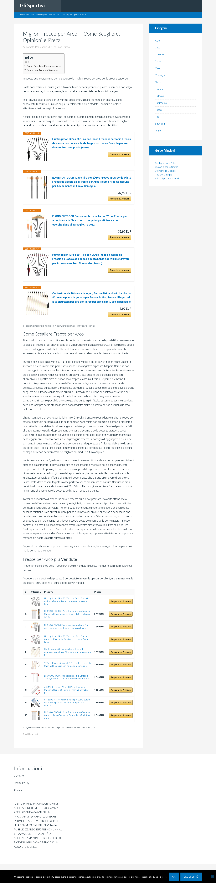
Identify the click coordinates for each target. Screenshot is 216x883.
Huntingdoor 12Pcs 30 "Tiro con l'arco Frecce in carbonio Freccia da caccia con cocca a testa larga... (66, 601)
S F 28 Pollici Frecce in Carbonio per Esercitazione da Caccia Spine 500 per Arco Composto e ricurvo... (67, 703)
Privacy (18, 790)
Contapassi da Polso (165, 163)
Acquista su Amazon (119, 154)
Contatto (19, 775)
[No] (212, 876)
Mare (157, 68)
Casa (157, 47)
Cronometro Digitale (165, 170)
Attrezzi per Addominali (167, 178)
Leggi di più (191, 876)
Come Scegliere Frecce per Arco (44, 66)
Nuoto (158, 82)
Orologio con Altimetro (166, 167)
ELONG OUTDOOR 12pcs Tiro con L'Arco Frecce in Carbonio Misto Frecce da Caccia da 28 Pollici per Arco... (67, 715)
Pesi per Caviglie (163, 174)
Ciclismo (159, 54)
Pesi (157, 116)
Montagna (160, 75)
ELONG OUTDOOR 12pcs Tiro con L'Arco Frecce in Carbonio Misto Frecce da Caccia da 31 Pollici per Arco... (67, 614)
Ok (173, 876)
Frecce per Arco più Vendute (42, 70)
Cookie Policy (21, 783)
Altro (37, 734)
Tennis (158, 130)
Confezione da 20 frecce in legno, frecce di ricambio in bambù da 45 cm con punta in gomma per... (67, 652)
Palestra (159, 89)
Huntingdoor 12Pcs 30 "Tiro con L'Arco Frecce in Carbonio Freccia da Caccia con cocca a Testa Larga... (66, 639)
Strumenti (160, 123)
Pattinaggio (161, 103)
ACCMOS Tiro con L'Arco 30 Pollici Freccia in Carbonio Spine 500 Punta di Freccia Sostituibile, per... (66, 690)
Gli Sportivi (32, 5)
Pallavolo (160, 96)
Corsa (158, 61)
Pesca (158, 109)
